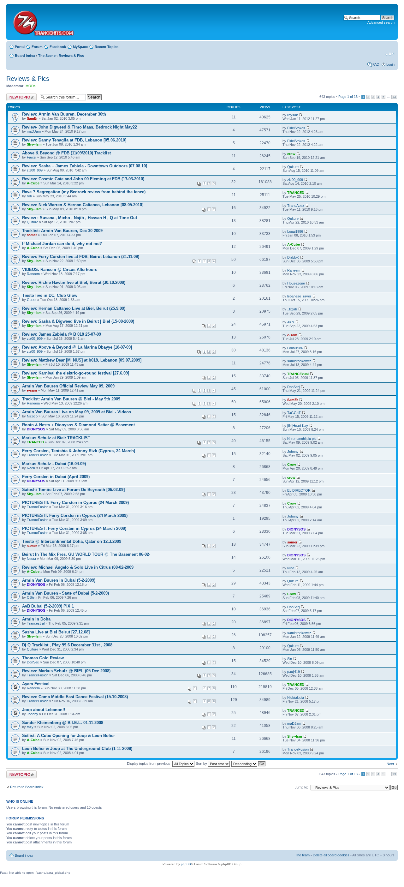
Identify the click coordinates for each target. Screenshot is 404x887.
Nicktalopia (295, 697)
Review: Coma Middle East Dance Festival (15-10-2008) (75, 696)
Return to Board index (27, 787)
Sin (289, 659)
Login (390, 64)
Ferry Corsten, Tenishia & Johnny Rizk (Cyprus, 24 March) (78, 450)
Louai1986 (295, 231)
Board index (25, 55)
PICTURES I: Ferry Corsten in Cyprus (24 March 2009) (74, 528)
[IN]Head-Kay (297, 426)
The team (302, 855)
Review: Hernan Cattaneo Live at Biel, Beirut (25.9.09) (73, 308)
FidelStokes (296, 128)
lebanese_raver (299, 296)
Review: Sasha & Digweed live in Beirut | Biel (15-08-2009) (78, 321)
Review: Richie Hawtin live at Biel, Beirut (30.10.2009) (73, 282)
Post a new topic (19, 95)
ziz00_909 (35, 170)
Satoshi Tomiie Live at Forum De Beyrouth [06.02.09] (73, 489)
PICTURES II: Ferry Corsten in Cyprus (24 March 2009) (75, 515)
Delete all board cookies (331, 855)
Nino (290, 568)
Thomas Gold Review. (43, 658)
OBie (30, 597)
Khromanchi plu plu (301, 439)
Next (390, 764)
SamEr (32, 118)
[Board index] (43, 21)
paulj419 (293, 672)
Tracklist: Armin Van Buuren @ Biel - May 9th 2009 (71, 399)
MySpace (80, 47)
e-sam (292, 335)
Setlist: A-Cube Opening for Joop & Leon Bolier (68, 735)
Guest (31, 300)
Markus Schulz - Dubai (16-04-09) (54, 463)
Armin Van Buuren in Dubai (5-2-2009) (58, 580)
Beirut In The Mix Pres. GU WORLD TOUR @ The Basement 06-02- (86, 554)
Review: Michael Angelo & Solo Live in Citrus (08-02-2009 (78, 567)
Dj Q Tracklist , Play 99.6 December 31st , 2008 (67, 645)
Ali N (290, 322)
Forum (37, 47)
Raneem (33, 274)
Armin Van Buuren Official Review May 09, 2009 (68, 386)
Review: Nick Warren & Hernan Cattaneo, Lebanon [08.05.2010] (82, 204)
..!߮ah (292, 309)
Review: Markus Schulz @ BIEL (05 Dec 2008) (66, 670)
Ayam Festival (36, 683)
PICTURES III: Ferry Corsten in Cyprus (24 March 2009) (75, 502)
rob (29, 196)
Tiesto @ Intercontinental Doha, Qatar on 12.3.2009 (71, 541)
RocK (31, 468)
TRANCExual (298, 374)
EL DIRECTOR (299, 490)
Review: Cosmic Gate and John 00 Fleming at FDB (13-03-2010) (83, 179)
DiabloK (293, 257)
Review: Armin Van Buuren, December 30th (64, 114)
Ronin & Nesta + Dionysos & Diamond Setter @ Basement (78, 425)
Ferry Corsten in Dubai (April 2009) (56, 476)
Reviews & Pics (71, 55)
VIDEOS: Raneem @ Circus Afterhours (59, 269)
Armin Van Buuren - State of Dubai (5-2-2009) (65, 593)
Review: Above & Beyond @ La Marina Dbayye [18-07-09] (77, 347)
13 (394, 97)
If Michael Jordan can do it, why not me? (62, 243)
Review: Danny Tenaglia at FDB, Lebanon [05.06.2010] (74, 140)
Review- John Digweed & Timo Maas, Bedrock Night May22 (79, 127)
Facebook (58, 47)
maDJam (34, 131)
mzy (30, 727)
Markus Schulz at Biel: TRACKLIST (56, 437)
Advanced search (381, 22)
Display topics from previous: (149, 763)
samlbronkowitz (299, 361)
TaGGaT (294, 413)
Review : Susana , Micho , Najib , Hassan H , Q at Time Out (79, 217)
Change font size (390, 54)
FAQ (375, 64)
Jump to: (301, 787)
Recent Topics (106, 47)
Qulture (293, 167)
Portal (20, 47)
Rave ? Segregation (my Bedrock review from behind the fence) (84, 191)
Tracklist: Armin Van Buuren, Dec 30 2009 (62, 230)
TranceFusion (37, 455)
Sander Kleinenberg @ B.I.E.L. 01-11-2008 (62, 722)
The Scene (47, 55)
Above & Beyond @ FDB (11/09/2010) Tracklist (66, 153)
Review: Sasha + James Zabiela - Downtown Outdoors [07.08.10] (84, 166)
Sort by (202, 763)
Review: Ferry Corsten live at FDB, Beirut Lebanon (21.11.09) (80, 256)
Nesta (31, 558)
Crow (291, 464)
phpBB (186, 864)
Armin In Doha (36, 619)
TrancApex (295, 205)
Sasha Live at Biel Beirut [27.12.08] (56, 632)
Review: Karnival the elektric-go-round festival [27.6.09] (75, 373)
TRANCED (295, 193)
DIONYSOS (36, 429)
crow (291, 154)
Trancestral (36, 623)
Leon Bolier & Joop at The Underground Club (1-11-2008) (77, 748)
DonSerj (293, 387)
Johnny (293, 451)
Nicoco (32, 416)
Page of (348, 97)
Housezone (296, 283)
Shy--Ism (34, 144)
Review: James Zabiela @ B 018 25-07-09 (61, 334)
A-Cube (33, 183)
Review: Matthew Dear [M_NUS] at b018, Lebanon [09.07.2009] (81, 360)
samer (32, 235)
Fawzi (31, 157)
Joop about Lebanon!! (43, 709)
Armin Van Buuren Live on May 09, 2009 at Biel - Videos (76, 412)
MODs (31, 86)
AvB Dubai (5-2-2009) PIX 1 (48, 606)
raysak (292, 115)
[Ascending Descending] (248, 763)
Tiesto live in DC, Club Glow (49, 295)
